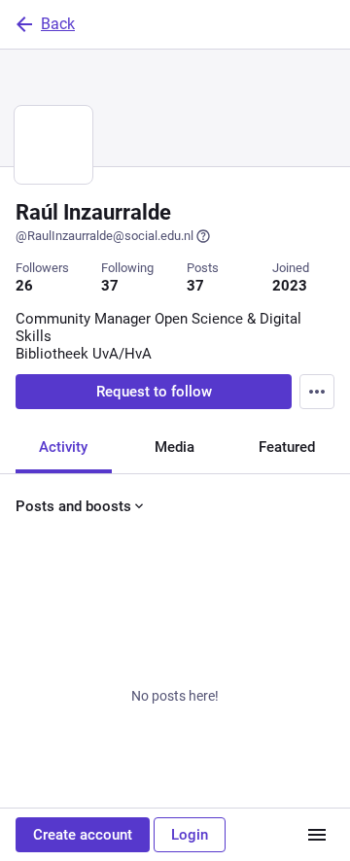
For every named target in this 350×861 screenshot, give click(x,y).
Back (58, 24)
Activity (63, 447)
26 (24, 285)
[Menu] (316, 391)
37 (110, 285)
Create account (82, 835)
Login (189, 835)
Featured (287, 447)
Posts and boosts (73, 506)
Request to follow (154, 391)
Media (174, 447)
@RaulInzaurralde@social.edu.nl (104, 235)
